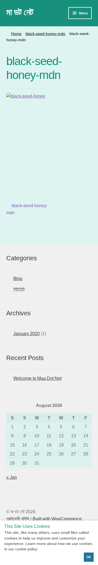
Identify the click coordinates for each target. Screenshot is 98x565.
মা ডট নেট (19, 12)
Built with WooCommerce (57, 518)
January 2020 (26, 333)
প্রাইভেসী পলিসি (17, 518)
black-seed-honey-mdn (45, 33)
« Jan (11, 477)
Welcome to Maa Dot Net (37, 378)
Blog (17, 278)
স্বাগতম (18, 289)
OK (88, 557)
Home (16, 33)
